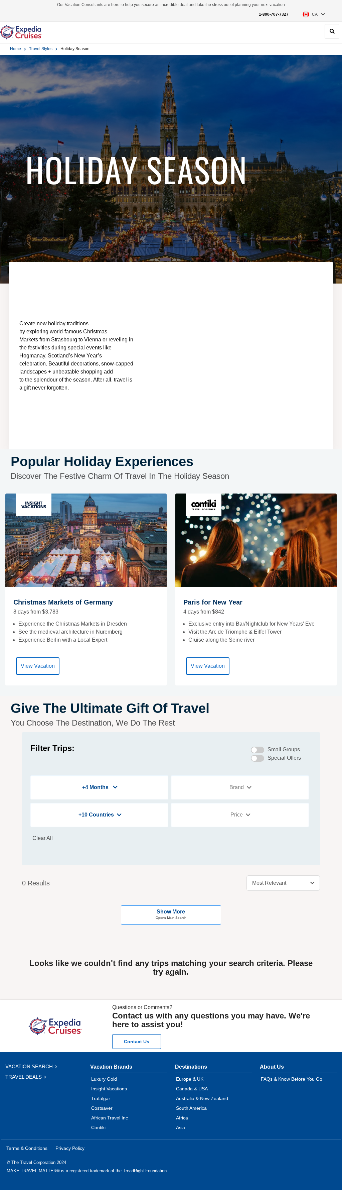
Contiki (98, 1127)
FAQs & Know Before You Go (291, 1079)
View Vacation (38, 666)
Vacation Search (29, 1066)
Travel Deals (24, 1077)
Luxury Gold (104, 1079)
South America (191, 1108)
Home (15, 48)
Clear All (42, 838)
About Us (272, 1067)
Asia (180, 1127)
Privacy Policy (69, 1148)
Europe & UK (189, 1079)
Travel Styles (40, 48)
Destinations (191, 1067)
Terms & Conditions (26, 1148)
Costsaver (102, 1108)
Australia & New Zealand (202, 1098)
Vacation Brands (111, 1067)
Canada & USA (192, 1088)
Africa (182, 1117)
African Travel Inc (109, 1117)
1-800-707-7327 (274, 14)
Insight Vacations (109, 1088)
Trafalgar (100, 1098)
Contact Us (136, 1041)
